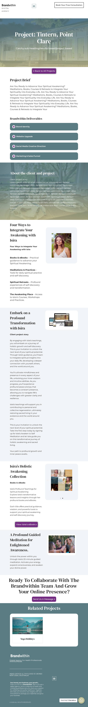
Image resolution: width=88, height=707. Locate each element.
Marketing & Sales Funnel (28, 156)
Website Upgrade (24, 136)
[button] (34, 6)
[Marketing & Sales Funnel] (13, 156)
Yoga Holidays (28, 638)
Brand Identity (23, 127)
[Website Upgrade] (13, 136)
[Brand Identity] (13, 126)
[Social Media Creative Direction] (13, 146)
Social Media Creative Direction (31, 146)
